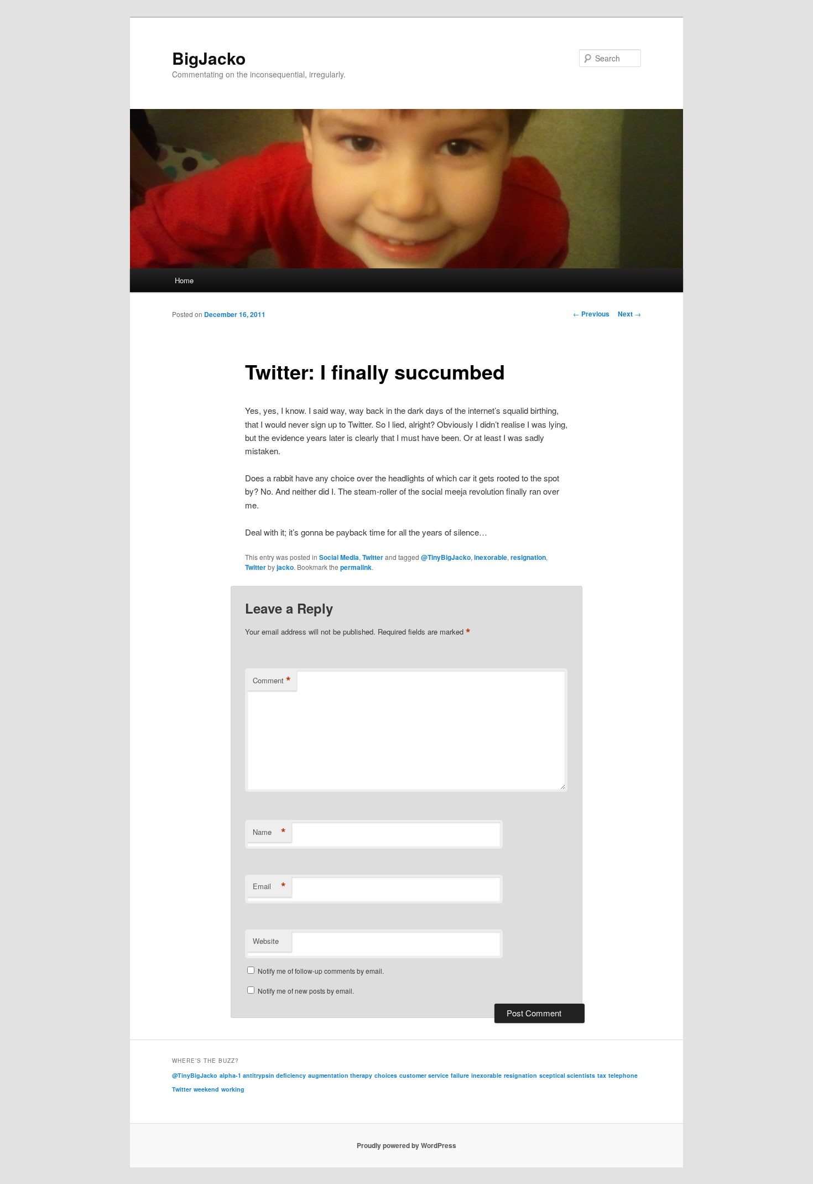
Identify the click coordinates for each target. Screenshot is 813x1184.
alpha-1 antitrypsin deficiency (263, 1075)
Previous (591, 314)
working (232, 1089)
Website (266, 941)
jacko (285, 567)
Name (269, 832)
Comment (272, 680)
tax (601, 1075)
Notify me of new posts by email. (306, 990)
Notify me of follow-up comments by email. (321, 970)
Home (184, 280)
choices (385, 1075)
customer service (424, 1075)
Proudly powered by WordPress (406, 1145)
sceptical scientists (567, 1075)
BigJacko (209, 58)
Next (629, 314)
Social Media (339, 557)
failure (460, 1075)
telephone (623, 1075)
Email (269, 886)
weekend (206, 1089)
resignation (528, 557)
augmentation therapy (340, 1075)
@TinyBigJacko (446, 557)
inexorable (490, 557)
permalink (356, 567)
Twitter (372, 557)
